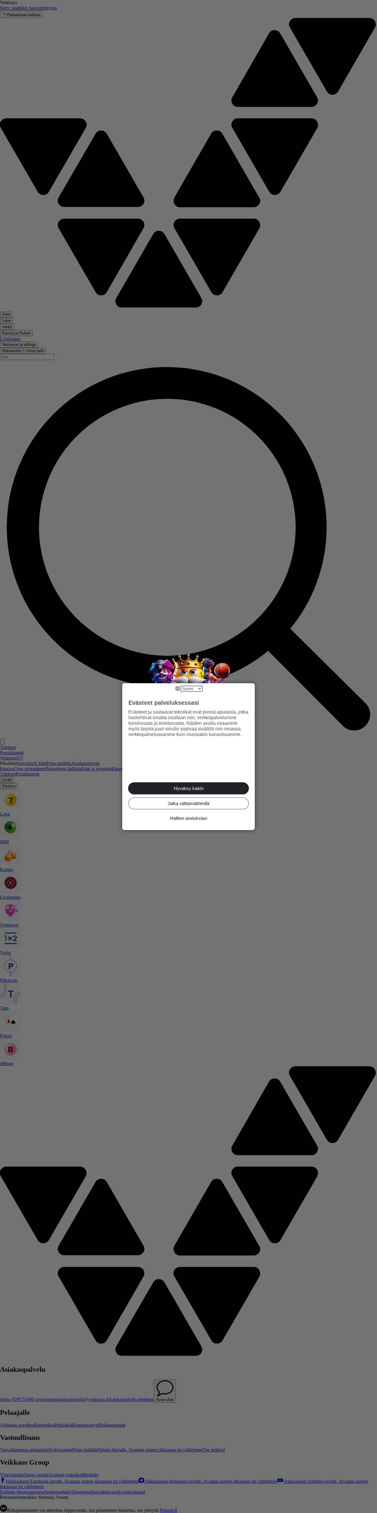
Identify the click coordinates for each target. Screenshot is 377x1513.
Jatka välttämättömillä (188, 803)
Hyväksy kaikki (189, 788)
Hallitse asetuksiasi (188, 818)
